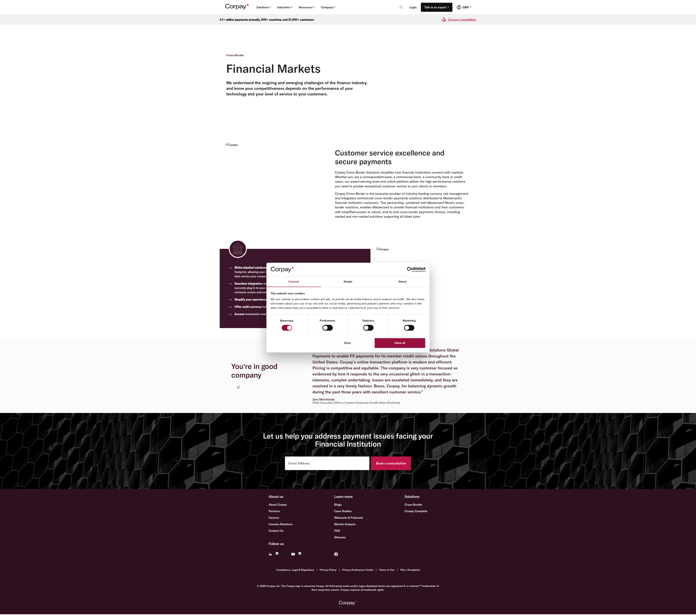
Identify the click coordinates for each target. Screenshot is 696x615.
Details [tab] (348, 281)
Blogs (338, 504)
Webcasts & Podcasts (348, 517)
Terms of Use (387, 569)
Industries (283, 7)
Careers (274, 517)
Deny (347, 342)
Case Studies (343, 511)
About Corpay (278, 504)
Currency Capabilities (462, 19)
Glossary (340, 537)
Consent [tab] (293, 281)
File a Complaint (410, 569)
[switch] (327, 328)
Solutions (262, 7)
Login (413, 7)
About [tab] (402, 281)
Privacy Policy (328, 569)
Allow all (399, 342)
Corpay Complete (416, 511)
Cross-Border (413, 504)
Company (327, 7)
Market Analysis (345, 524)
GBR (466, 7)
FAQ (337, 530)
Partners (274, 511)
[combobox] (400, 7)
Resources (306, 7)
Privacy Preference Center (357, 569)
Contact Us (276, 530)
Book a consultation (391, 463)
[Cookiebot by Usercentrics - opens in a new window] (410, 269)
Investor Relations (281, 524)
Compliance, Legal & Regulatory (295, 569)
